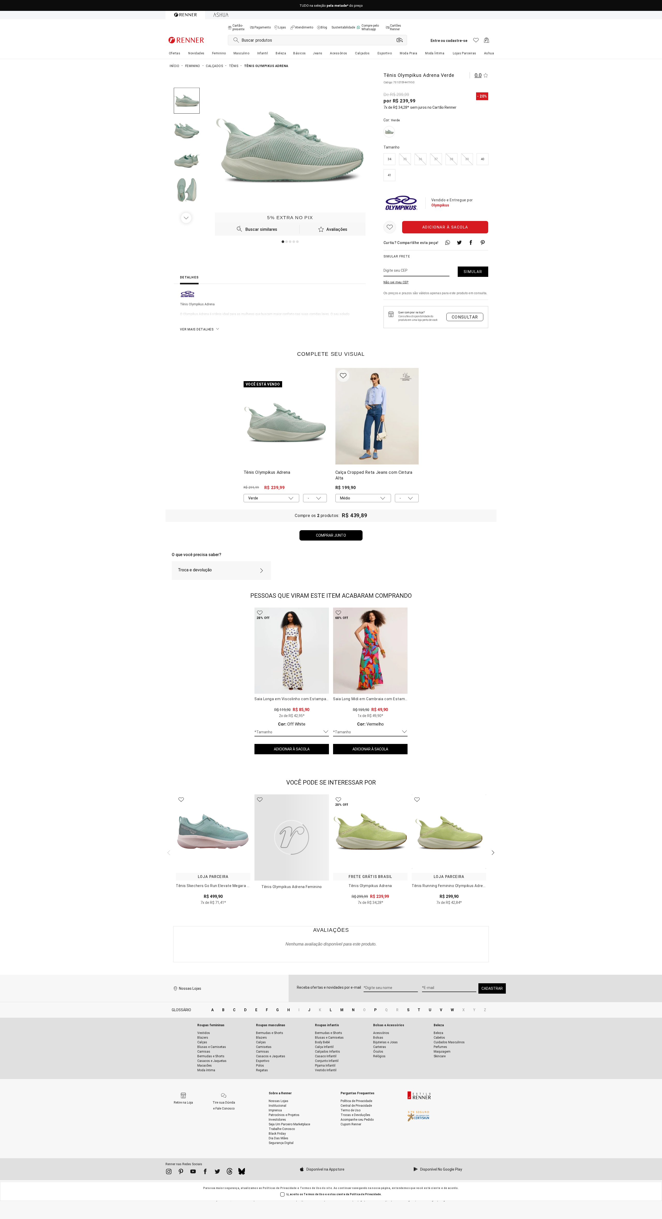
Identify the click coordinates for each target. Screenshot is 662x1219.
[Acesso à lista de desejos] (476, 41)
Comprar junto (331, 535)
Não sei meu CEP (396, 282)
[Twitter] (217, 1172)
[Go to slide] (283, 241)
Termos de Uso (310, 1188)
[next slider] (168, 852)
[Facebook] (205, 1172)
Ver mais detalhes (197, 329)
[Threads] (229, 1173)
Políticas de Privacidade (280, 1188)
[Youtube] (193, 1172)
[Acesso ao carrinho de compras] (486, 41)
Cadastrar (492, 988)
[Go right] (186, 217)
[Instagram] (169, 1172)
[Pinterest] (181, 1172)
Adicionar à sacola (445, 227)
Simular (473, 272)
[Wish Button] (389, 227)
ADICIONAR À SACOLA (292, 749)
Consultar (465, 317)
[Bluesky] (241, 1173)
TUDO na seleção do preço (331, 6)
